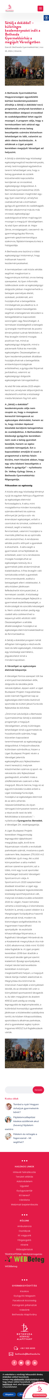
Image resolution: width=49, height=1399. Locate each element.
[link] (9, 8)
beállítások (7, 1384)
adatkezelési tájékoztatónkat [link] (26, 1379)
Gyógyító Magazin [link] (25, 1295)
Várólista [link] (24, 1199)
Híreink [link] (18, 51)
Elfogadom (9, 1394)
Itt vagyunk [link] (24, 1235)
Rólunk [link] (24, 1220)
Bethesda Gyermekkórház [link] (25, 47)
